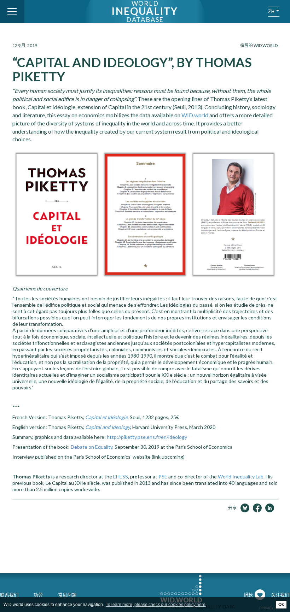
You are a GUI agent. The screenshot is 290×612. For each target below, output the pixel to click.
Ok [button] (281, 604)
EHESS (120, 476)
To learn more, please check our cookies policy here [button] (155, 604)
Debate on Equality (91, 447)
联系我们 (9, 595)
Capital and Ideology (107, 427)
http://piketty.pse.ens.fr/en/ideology (147, 437)
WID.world (194, 115)
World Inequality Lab (240, 476)
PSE (162, 476)
